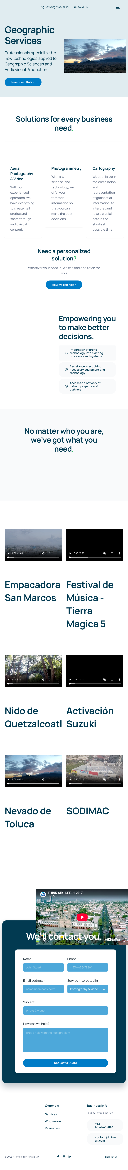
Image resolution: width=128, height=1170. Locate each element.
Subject (28, 1002)
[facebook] (58, 1156)
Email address (34, 980)
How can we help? (36, 1024)
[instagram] (64, 1156)
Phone (73, 959)
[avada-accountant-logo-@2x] (15, 6)
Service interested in (83, 980)
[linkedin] (70, 1156)
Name (28, 959)
